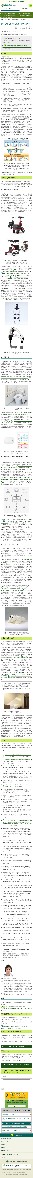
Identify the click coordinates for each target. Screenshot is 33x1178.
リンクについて (5, 1141)
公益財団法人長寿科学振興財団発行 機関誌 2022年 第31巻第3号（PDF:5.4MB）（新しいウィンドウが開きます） (16, 47)
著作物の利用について (6, 1138)
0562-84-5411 (5, 1172)
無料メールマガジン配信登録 (16, 1046)
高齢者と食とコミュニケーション (11, 1130)
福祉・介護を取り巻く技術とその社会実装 (13, 1123)
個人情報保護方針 (5, 1151)
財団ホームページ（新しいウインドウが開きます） (18, 1166)
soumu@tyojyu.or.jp (21, 1172)
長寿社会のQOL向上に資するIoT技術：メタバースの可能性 (15, 1118)
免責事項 (3, 1147)
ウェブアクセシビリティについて (9, 1154)
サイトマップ (9, 8)
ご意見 (4, 1076)
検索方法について (24, 10)
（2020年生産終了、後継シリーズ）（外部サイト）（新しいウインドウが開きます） (16, 479)
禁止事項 (3, 1144)
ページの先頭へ (18, 1135)
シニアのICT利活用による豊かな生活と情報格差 (14, 1127)
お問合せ (25, 8)
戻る (2, 19)
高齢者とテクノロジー (8, 1114)
